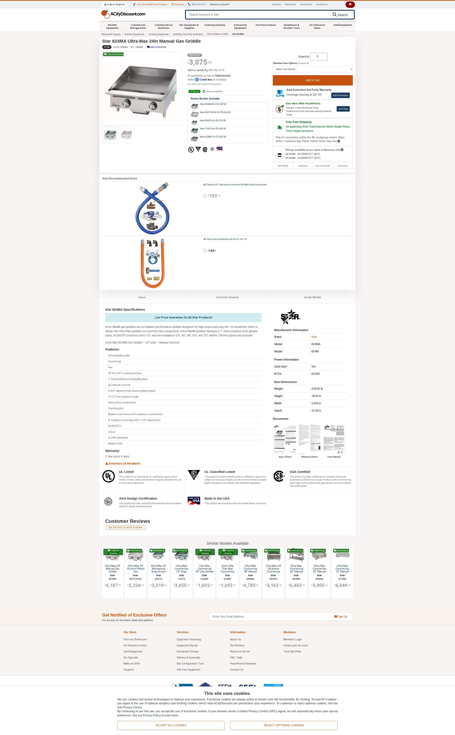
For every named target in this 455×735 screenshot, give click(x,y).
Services (276, 4)
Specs (142, 297)
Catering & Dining (214, 24)
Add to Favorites (158, 47)
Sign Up (342, 616)
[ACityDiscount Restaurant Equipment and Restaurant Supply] (123, 14)
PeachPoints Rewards (243, 663)
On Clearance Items (317, 26)
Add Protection (340, 95)
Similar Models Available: (205, 98)
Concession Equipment (240, 26)
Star (107, 47)
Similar (312, 297)
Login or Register (115, 4)
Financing (178, 4)
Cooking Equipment (158, 34)
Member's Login (292, 639)
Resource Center (240, 651)
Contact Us (322, 4)
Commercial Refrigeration (138, 26)
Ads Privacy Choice (129, 707)
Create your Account (295, 645)
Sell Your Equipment (188, 669)
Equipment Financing (189, 639)
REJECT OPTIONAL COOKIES (284, 725)
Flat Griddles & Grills (217, 34)
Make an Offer (132, 663)
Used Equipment (343, 24)
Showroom (306, 4)
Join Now (343, 109)
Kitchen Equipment (112, 26)
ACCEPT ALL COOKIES (171, 725)
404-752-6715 (198, 4)
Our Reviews (237, 645)
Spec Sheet (283, 166)
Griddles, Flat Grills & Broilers (188, 34)
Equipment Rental (187, 645)
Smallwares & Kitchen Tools (291, 26)
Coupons (129, 669)
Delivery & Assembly (188, 657)
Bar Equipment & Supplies (189, 26)
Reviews (227, 297)
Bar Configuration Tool (190, 663)
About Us (235, 639)
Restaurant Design (188, 651)
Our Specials (131, 657)
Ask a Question (322, 166)
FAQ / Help (236, 657)
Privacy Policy (152, 715)
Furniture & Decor (266, 24)
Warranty (302, 166)
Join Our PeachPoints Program (151, 4)
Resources (290, 4)
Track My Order (292, 651)
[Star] (290, 316)
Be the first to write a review (126, 527)
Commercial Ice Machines (164, 26)
